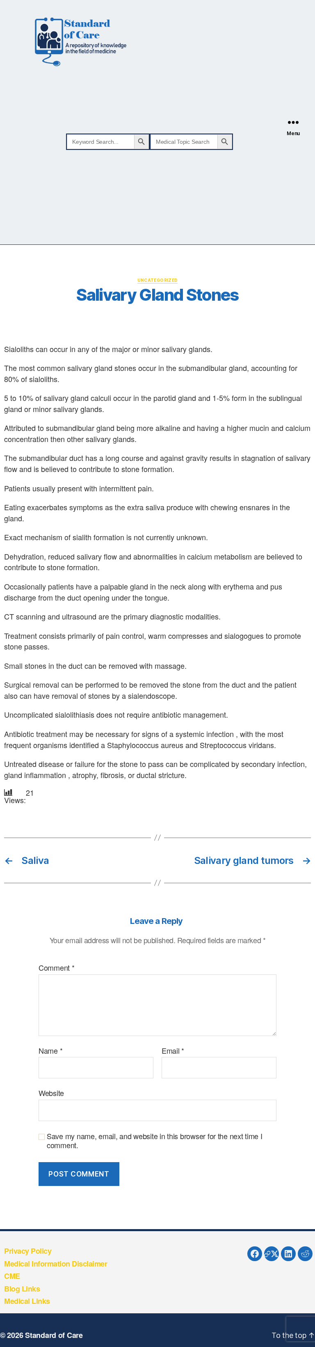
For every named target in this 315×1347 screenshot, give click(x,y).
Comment (57, 967)
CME (12, 1276)
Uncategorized (157, 280)
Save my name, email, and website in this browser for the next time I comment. (154, 1140)
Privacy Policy (27, 1251)
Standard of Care (54, 1335)
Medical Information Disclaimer (55, 1263)
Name (50, 1050)
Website (51, 1092)
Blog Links (22, 1288)
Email (173, 1050)
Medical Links (27, 1301)
